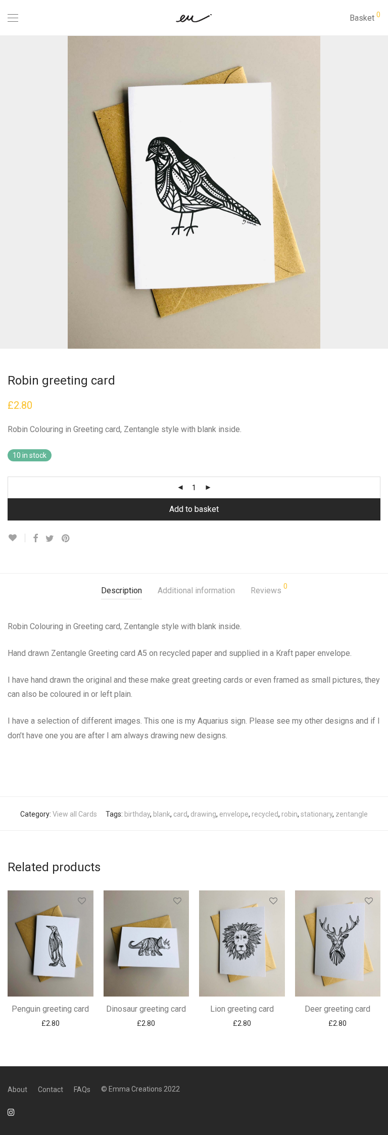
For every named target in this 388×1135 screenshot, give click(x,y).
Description (121, 590)
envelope (234, 814)
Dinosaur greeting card (146, 1009)
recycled (265, 814)
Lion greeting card (242, 1009)
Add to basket (194, 509)
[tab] (121, 591)
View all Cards (75, 814)
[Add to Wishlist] (16, 538)
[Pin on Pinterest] (66, 539)
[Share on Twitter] (49, 539)
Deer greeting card (337, 1009)
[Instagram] (11, 1112)
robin (289, 814)
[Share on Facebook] (35, 539)
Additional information (196, 590)
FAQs (82, 1089)
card (180, 814)
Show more (50, 1023)
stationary (316, 814)
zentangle (351, 814)
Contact (50, 1089)
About (17, 1089)
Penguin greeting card (50, 1009)
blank (161, 814)
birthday (137, 814)
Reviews (269, 589)
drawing (203, 814)
